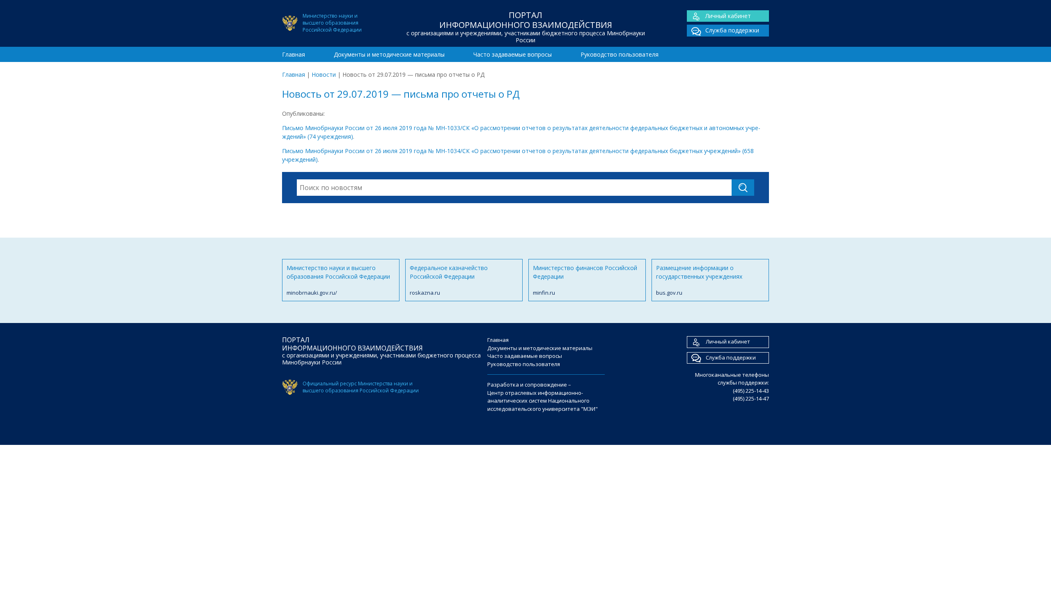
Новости (324, 74)
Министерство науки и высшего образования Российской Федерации (338, 280)
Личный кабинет (728, 16)
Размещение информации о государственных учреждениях (699, 280)
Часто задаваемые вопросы (512, 54)
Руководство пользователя (620, 54)
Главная (293, 54)
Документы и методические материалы (389, 54)
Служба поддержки (732, 30)
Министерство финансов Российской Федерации (585, 280)
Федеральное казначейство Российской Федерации (449, 280)
